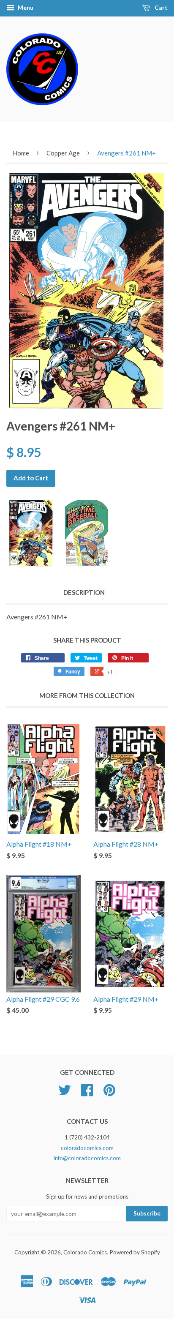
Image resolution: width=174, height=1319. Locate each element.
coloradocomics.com (87, 1148)
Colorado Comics (85, 1252)
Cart (160, 7)
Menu (24, 7)
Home (21, 153)
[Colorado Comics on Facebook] (87, 1093)
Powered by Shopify (134, 1252)
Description (84, 592)
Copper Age (63, 153)
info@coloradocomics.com (87, 1158)
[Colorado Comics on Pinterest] (109, 1093)
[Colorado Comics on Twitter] (64, 1093)
